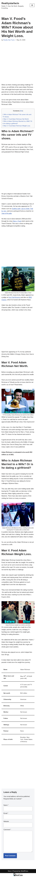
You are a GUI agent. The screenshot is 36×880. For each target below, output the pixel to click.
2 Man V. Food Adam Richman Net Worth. (16, 119)
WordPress (24, 871)
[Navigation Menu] (32, 5)
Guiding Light (16, 208)
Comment (7, 829)
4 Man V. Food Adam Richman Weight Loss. (16, 126)
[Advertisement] (18, 65)
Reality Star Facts (9, 40)
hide (21, 111)
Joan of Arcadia (7, 213)
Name (6, 805)
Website (6, 821)
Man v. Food (17, 221)
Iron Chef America (14, 297)
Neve (9, 871)
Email (6, 813)
